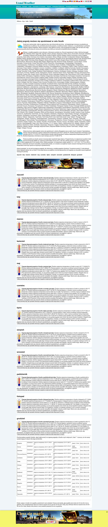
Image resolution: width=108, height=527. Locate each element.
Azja (29, 6)
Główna (18, 6)
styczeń (19, 154)
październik (66, 154)
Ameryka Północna (58, 6)
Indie (27, 21)
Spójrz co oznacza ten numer (80, 204)
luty (24, 154)
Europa (24, 6)
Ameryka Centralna (72, 6)
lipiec (48, 154)
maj (38, 154)
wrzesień (59, 154)
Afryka (49, 6)
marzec (28, 154)
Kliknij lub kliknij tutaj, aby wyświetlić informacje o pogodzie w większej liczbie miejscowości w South (40, 190)
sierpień (53, 154)
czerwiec (43, 154)
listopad (73, 154)
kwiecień (33, 154)
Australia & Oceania (39, 6)
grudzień (79, 154)
